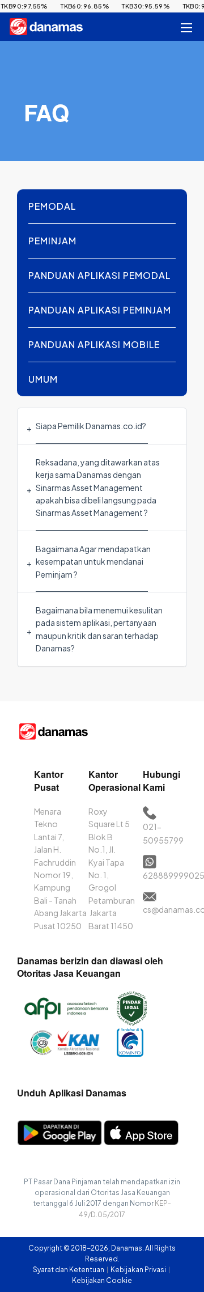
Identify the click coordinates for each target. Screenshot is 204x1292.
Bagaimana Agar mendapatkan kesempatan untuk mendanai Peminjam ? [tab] (93, 561)
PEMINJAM (52, 241)
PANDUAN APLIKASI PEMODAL (99, 275)
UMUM (43, 379)
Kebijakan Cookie (102, 1280)
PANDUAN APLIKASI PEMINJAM (99, 310)
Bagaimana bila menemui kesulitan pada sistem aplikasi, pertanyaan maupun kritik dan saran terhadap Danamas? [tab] (99, 629)
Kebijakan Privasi (138, 1269)
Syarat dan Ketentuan (69, 1269)
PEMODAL (52, 206)
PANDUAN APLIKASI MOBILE (94, 344)
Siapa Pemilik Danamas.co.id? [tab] (91, 426)
